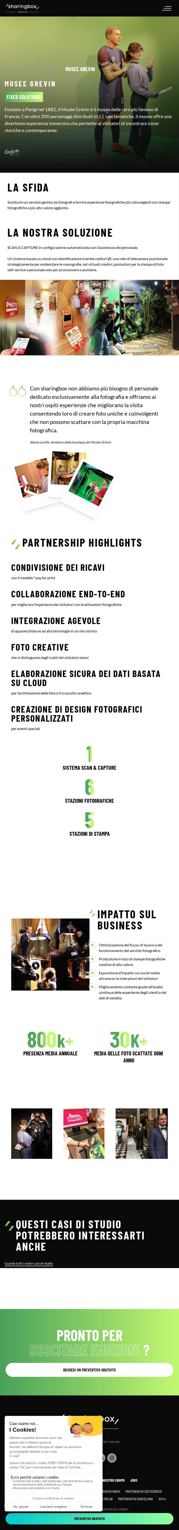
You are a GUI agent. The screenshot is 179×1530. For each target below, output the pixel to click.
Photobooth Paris (107, 1491)
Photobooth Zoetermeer (144, 1491)
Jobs (133, 1480)
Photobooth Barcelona (135, 1499)
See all (162, 1498)
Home (10, 69)
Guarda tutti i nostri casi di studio (29, 1263)
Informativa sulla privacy (113, 1509)
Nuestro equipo (113, 1480)
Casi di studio (40, 69)
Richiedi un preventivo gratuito (89, 1369)
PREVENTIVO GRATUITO (89, 1518)
